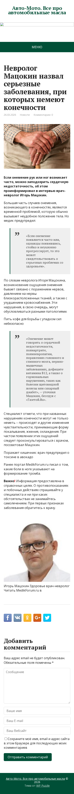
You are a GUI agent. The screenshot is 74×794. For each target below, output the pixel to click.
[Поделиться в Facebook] (8, 618)
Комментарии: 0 (43, 115)
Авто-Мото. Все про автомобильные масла (37, 10)
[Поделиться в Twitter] (47, 618)
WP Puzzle (43, 785)
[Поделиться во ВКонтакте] (18, 618)
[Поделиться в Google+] (37, 618)
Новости (25, 115)
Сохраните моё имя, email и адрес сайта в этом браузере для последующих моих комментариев (36, 743)
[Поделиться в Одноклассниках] (27, 618)
